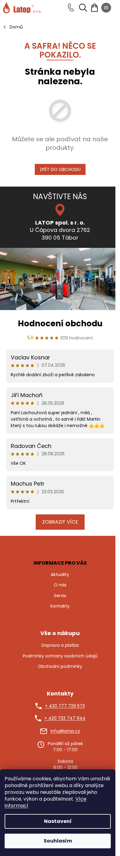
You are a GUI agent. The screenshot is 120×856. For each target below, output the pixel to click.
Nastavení (58, 821)
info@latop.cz (65, 731)
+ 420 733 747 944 (65, 718)
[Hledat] (83, 8)
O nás (60, 585)
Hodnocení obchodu (60, 323)
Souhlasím (58, 840)
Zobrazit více (60, 521)
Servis (60, 596)
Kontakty (60, 606)
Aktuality (60, 574)
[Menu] (106, 8)
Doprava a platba (60, 645)
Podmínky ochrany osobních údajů (60, 656)
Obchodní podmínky (60, 666)
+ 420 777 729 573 (65, 706)
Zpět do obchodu (60, 169)
